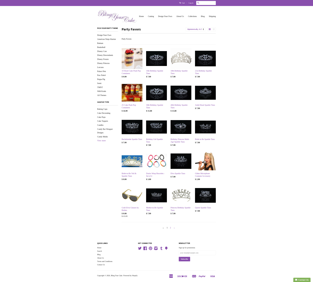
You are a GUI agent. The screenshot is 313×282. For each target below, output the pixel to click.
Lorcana (100, 67)
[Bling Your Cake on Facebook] (145, 249)
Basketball (101, 47)
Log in (191, 3)
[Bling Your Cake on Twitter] (140, 249)
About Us (180, 16)
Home (141, 16)
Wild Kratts (101, 91)
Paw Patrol (101, 75)
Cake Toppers (102, 121)
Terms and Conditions (104, 261)
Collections (192, 16)
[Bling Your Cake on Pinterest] (150, 249)
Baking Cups (102, 109)
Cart (183, 3)
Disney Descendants (105, 55)
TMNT (100, 87)
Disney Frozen (103, 59)
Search (99, 251)
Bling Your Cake (116, 276)
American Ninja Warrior (106, 39)
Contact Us (101, 265)
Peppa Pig (101, 79)
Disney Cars (102, 51)
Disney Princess (103, 63)
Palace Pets (101, 71)
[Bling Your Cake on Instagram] (156, 249)
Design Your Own (165, 16)
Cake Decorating (103, 113)
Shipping (212, 16)
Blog (203, 16)
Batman (100, 43)
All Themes (101, 95)
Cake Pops (101, 117)
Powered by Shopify (130, 276)
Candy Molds (102, 137)
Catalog (151, 16)
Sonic (99, 83)
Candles (100, 125)
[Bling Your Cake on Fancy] (166, 249)
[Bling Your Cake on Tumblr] (161, 249)
